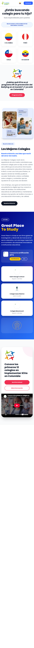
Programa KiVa (17, 95)
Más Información (17, 388)
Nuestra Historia (9, 203)
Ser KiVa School (17, 382)
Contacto (28, 3)
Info (24, 259)
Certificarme (15, 259)
